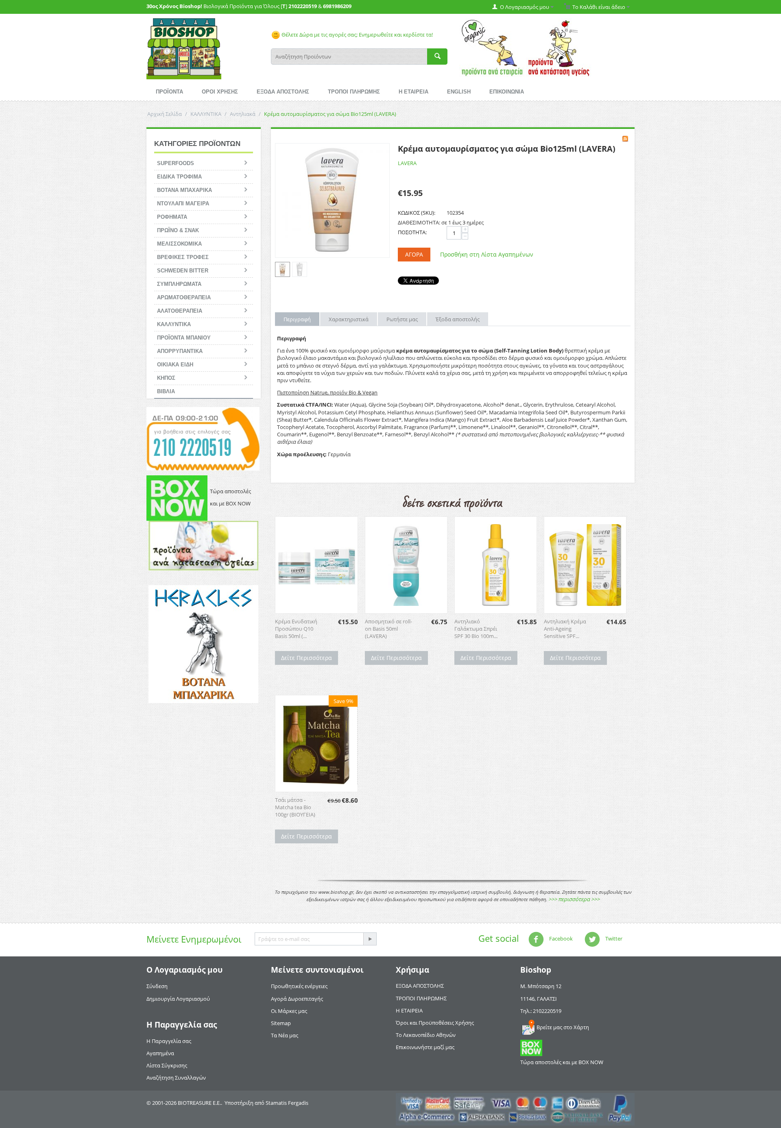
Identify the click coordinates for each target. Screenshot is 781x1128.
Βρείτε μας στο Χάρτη (563, 1027)
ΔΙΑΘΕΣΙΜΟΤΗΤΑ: (419, 222)
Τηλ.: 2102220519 (540, 1011)
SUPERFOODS (175, 163)
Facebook (560, 939)
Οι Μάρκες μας (289, 1011)
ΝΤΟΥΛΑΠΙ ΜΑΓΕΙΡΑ (183, 203)
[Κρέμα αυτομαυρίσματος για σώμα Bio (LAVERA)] (332, 200)
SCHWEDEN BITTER (182, 271)
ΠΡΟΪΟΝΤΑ (169, 92)
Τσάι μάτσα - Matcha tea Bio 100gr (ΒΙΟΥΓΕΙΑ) (295, 807)
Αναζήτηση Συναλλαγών (176, 1077)
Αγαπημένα (160, 1053)
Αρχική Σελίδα (164, 114)
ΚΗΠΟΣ (166, 378)
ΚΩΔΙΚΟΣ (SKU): (416, 212)
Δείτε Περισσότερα (306, 658)
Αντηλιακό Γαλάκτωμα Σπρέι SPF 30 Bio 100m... (475, 629)
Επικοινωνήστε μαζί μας (425, 1047)
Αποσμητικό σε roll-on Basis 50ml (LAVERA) (388, 629)
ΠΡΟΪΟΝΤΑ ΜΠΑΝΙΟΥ (184, 338)
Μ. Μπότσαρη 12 (540, 986)
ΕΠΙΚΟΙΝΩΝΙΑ (506, 92)
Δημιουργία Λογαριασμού (178, 998)
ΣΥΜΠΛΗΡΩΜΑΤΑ (179, 284)
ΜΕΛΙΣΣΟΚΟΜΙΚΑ (179, 244)
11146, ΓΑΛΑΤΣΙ (538, 998)
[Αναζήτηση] (437, 56)
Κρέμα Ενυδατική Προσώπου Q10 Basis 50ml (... (296, 629)
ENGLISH (459, 92)
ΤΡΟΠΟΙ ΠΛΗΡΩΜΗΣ (354, 92)
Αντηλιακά (242, 114)
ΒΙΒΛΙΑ (166, 391)
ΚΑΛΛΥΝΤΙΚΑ (205, 114)
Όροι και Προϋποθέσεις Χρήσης (435, 1022)
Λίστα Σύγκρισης (166, 1065)
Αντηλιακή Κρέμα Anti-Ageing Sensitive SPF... (565, 629)
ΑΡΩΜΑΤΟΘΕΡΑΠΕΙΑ (184, 297)
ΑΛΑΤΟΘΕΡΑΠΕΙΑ (179, 311)
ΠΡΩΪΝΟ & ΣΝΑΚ (178, 230)
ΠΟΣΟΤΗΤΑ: (412, 232)
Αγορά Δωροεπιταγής (297, 998)
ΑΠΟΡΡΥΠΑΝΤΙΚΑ (180, 351)
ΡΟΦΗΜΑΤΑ (172, 217)
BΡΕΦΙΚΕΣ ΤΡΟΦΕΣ (183, 257)
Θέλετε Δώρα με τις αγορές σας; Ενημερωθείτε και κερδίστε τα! (356, 34)
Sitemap (281, 1023)
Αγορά (414, 254)
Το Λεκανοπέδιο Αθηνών (426, 1035)
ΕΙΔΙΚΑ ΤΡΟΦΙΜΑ (179, 177)
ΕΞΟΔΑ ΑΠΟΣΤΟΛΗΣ (283, 92)
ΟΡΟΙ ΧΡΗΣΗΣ (220, 92)
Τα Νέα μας (284, 1035)
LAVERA (407, 163)
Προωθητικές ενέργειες (299, 986)
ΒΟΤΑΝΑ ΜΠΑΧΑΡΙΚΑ (184, 190)
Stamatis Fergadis (287, 1102)
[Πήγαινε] (369, 939)
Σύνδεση (157, 986)
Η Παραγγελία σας (168, 1041)
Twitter (613, 939)
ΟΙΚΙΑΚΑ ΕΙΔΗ (175, 364)
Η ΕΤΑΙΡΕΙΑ (413, 92)
